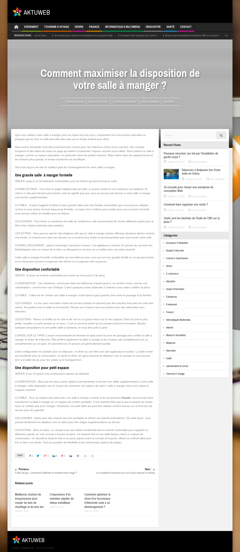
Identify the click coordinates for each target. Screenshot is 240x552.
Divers (79, 27)
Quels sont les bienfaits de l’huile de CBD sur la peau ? (182, 35)
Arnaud (80, 101)
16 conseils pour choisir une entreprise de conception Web (73, 35)
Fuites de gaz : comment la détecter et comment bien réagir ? (46, 471)
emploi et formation (175, 289)
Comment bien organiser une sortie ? (128, 35)
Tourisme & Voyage (56, 27)
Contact (186, 27)
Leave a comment (150, 101)
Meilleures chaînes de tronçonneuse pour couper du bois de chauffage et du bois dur (29, 501)
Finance (94, 27)
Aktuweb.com (28, 548)
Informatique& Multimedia (178, 320)
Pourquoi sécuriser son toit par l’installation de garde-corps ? (191, 155)
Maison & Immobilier (126, 101)
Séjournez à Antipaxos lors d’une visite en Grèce (201, 171)
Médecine (170, 343)
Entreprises (171, 297)
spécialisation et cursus (177, 366)
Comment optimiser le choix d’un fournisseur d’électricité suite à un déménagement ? (97, 501)
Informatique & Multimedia (122, 27)
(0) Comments (199, 162)
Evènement (31, 27)
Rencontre (153, 27)
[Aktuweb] (32, 11)
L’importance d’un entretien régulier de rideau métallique (62, 499)
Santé (170, 27)
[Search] (221, 135)
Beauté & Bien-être (175, 250)
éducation (170, 281)
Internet (169, 327)
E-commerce (172, 274)
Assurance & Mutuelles (177, 243)
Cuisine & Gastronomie (177, 258)
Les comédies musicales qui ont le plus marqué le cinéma (125, 471)
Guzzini (126, 397)
